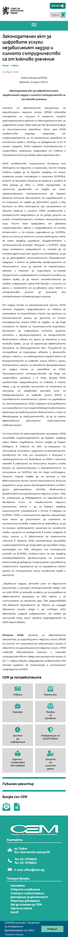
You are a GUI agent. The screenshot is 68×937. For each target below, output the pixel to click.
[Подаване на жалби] (18, 809)
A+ (55, 5)
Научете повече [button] (14, 934)
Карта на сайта (21, 908)
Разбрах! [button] (52, 929)
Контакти (17, 886)
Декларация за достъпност (29, 897)
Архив (14, 912)
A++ (59, 5)
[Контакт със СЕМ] (7, 809)
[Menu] (34, 25)
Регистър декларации (25, 901)
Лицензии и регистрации (27, 893)
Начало (5, 65)
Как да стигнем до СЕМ (26, 904)
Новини (15, 65)
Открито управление (25, 889)
